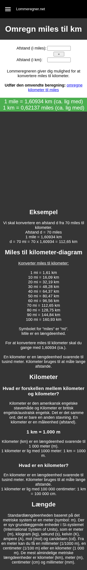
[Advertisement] (43, 157)
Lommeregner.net (30, 9)
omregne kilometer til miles (55, 87)
